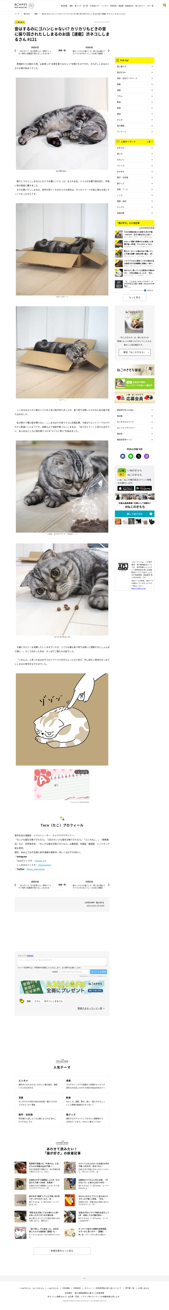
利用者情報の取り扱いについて (108, 1288)
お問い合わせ (143, 1288)
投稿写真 (113, 6)
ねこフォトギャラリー (126, 427)
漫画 (119, 90)
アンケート (121, 131)
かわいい (120, 159)
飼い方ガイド (140, 6)
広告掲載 (66, 1288)
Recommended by (137, 290)
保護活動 (120, 213)
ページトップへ (84, 1278)
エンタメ (105, 6)
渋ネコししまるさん (53, 1001)
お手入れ (120, 147)
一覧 (149, 141)
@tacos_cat (40, 860)
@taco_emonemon (36, 869)
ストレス (120, 165)
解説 (119, 113)
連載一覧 (62, 50)
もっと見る (134, 297)
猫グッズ (120, 183)
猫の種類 (120, 125)
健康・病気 (121, 201)
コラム (37, 1001)
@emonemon (44, 864)
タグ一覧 (150, 6)
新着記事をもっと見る (62, 1250)
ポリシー (88, 1288)
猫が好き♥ (121, 72)
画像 (119, 108)
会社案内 (68, 1293)
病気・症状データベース (127, 78)
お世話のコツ (95, 6)
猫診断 (120, 433)
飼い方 (120, 153)
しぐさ (120, 195)
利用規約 (77, 1288)
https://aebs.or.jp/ (139, 588)
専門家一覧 (129, 1288)
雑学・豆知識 (122, 177)
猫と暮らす (121, 66)
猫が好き (27, 14)
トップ (17, 14)
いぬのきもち (53, 1288)
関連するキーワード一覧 (90, 1008)
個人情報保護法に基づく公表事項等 (89, 1293)
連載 (71, 6)
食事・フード (122, 189)
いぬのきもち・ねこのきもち (32, 1288)
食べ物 (85, 6)
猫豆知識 (64, 6)
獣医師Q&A (129, 6)
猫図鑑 (121, 6)
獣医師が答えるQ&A (125, 410)
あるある (120, 171)
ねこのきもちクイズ (125, 421)
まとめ (120, 119)
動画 (119, 102)
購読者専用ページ (124, 439)
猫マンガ (78, 6)
